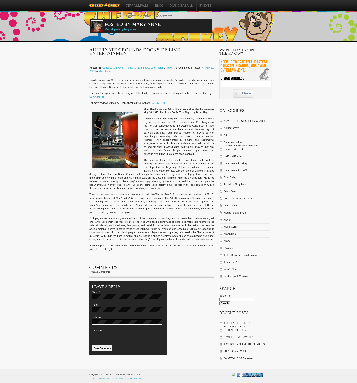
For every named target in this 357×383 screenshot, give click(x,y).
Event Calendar (134, 378)
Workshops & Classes (236, 276)
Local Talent (157, 67)
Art (225, 135)
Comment (97, 330)
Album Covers (231, 128)
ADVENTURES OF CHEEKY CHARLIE (245, 120)
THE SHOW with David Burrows (241, 255)
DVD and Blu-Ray (233, 156)
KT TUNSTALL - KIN (235, 330)
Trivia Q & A (230, 262)
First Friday (230, 177)
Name (96, 292)
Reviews (228, 248)
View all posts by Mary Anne (122, 29)
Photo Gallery (138, 16)
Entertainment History (235, 163)
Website (96, 317)
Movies (228, 219)
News (169, 67)
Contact (164, 16)
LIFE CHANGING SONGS (238, 198)
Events (205, 5)
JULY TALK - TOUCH (235, 351)
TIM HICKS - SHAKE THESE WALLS (244, 344)
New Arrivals (137, 5)
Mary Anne (104, 71)
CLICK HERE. (97, 96)
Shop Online (118, 378)
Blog (159, 5)
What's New (230, 269)
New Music (230, 233)
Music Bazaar (181, 5)
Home (92, 378)
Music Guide (230, 226)
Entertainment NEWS (235, 170)
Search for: (225, 295)
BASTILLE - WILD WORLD (238, 337)
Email (96, 304)
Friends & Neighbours (137, 67)
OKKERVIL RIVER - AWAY (238, 358)
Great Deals (230, 191)
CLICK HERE (159, 102)
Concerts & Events (112, 67)
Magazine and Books (235, 212)
